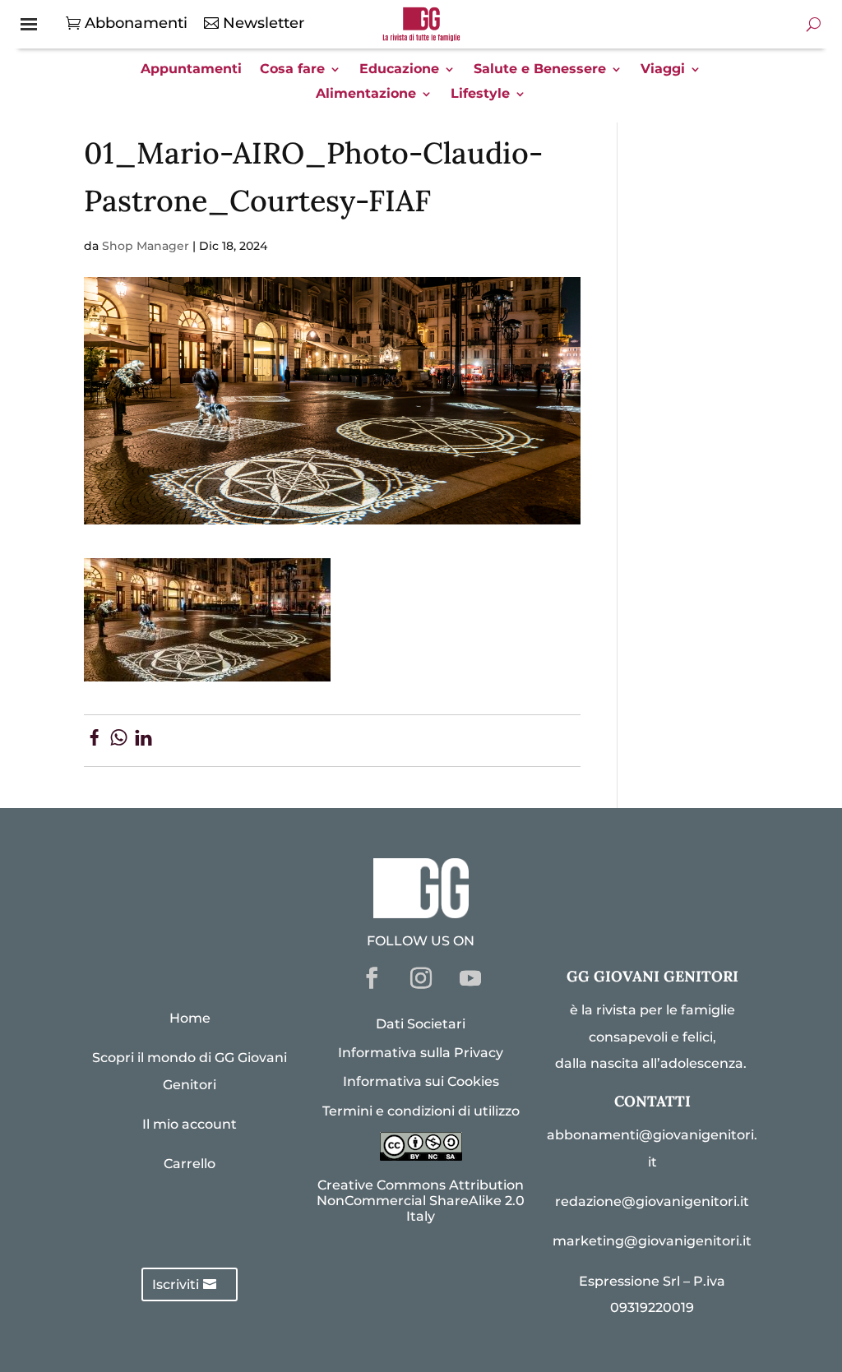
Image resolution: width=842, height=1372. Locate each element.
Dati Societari (420, 1024)
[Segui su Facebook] (371, 978)
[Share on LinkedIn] (143, 741)
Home (189, 1018)
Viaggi (663, 69)
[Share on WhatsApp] (119, 741)
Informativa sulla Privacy (420, 1052)
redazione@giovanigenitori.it (652, 1201)
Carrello (189, 1163)
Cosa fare (292, 69)
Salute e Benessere (540, 69)
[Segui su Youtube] (470, 978)
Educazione (399, 69)
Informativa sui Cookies (421, 1081)
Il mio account (189, 1124)
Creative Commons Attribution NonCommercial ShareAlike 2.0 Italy (421, 1200)
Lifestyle (480, 94)
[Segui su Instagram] (421, 978)
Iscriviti (175, 1284)
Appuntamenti (191, 69)
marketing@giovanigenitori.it (652, 1241)
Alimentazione (366, 94)
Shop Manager (145, 245)
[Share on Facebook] (94, 741)
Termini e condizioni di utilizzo (421, 1111)
